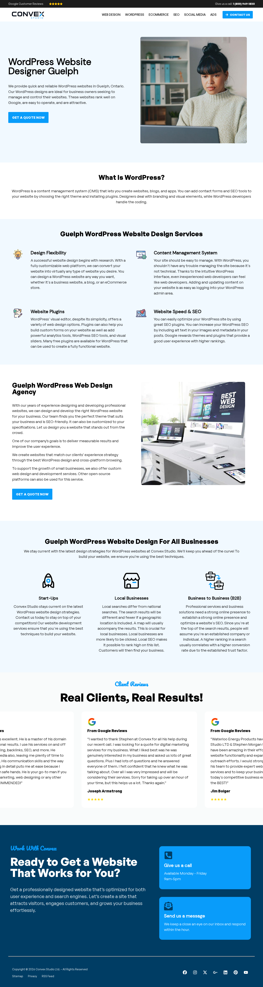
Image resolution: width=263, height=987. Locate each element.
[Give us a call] (168, 855)
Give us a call (178, 865)
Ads (213, 14)
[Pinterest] (235, 972)
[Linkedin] (225, 972)
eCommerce (159, 14)
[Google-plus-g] (215, 972)
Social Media (195, 14)
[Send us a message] (168, 906)
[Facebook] (185, 972)
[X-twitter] (205, 972)
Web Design (111, 14)
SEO (176, 14)
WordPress (134, 14)
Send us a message (184, 916)
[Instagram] (195, 972)
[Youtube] (246, 972)
